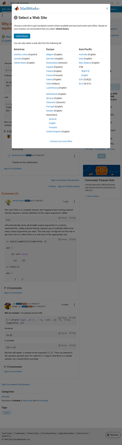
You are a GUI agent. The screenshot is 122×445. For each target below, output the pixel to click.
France (49, 75)
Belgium (50, 54)
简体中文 (85, 71)
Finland (49, 71)
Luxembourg (52, 88)
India (81, 58)
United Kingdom (53, 131)
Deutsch (53, 119)
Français (53, 127)
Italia (48, 83)
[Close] (107, 8)
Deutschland (52, 63)
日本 (81, 79)
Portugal (50, 106)
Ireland (49, 79)
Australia (83, 54)
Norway (50, 98)
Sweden (50, 111)
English (52, 123)
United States (20, 63)
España (49, 67)
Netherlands (52, 94)
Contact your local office (61, 141)
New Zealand (85, 63)
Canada (17, 58)
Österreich (51, 102)
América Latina (21, 54)
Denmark (50, 58)
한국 (81, 83)
